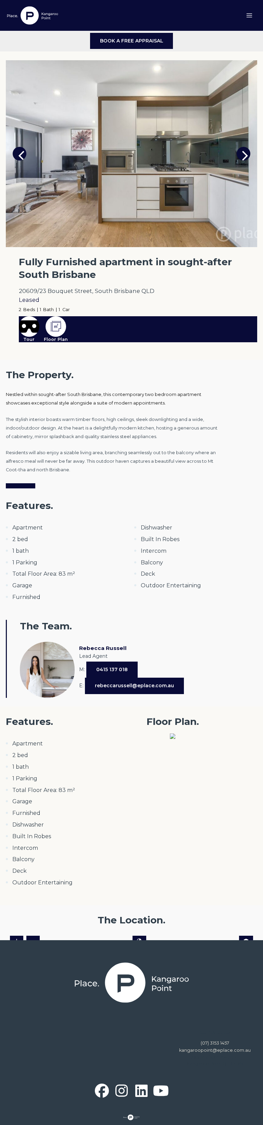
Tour (29, 339)
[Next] (243, 154)
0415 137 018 (112, 669)
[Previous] (19, 154)
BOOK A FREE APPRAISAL (131, 40)
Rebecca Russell (103, 648)
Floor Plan (56, 339)
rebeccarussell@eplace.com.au (134, 685)
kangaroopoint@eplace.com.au (215, 1050)
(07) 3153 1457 (215, 1043)
